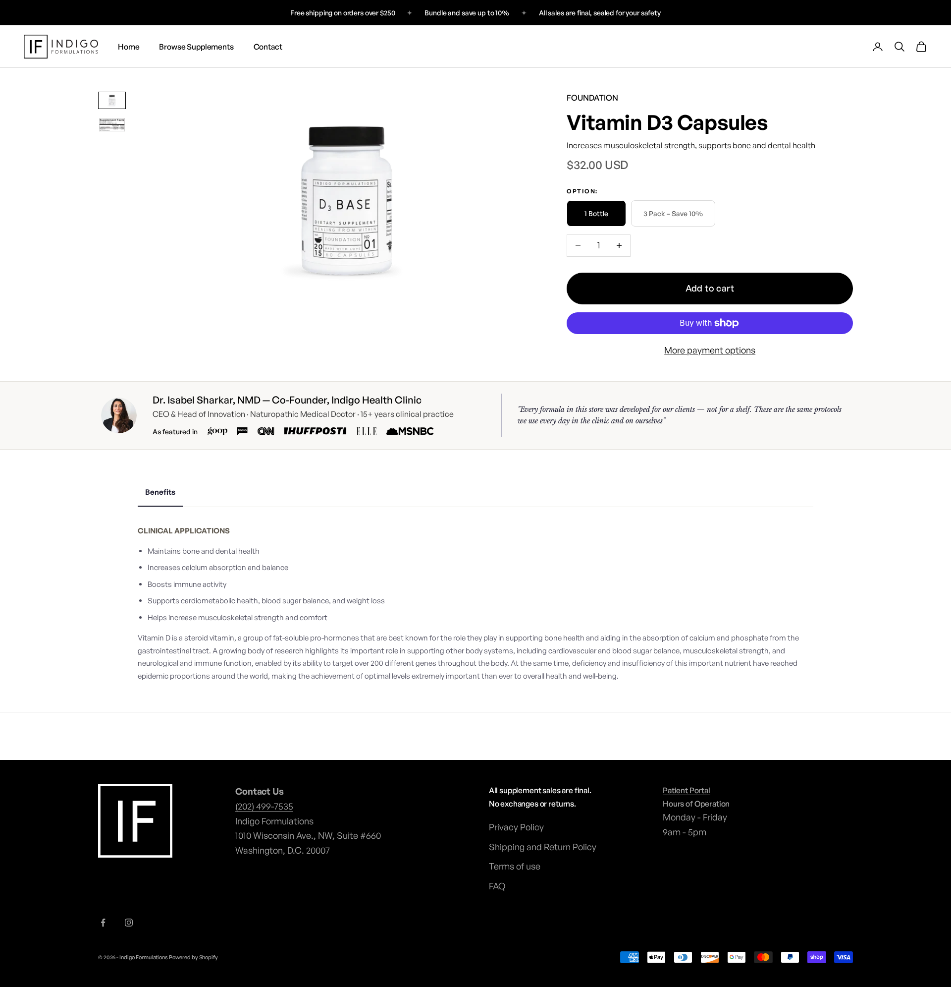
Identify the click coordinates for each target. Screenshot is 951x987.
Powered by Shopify (193, 957)
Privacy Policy (516, 826)
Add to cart (710, 288)
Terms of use (514, 866)
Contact (268, 47)
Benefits (160, 492)
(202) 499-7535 (264, 806)
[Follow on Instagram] (129, 923)
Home (128, 47)
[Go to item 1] (112, 101)
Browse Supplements (196, 47)
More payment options (709, 350)
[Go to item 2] (112, 124)
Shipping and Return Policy (542, 846)
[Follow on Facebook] (103, 923)
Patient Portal (686, 790)
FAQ (497, 885)
